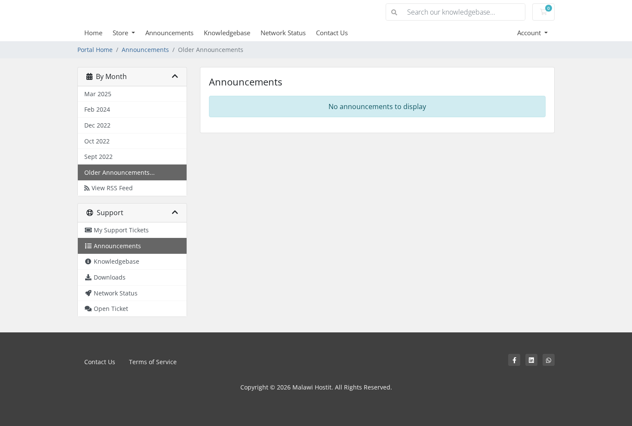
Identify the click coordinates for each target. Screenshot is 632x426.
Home (93, 32)
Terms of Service (153, 362)
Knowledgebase (227, 32)
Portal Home (95, 50)
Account (530, 32)
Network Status (283, 32)
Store (121, 32)
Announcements (169, 32)
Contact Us (332, 32)
